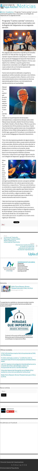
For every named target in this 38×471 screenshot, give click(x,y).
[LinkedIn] (17, 465)
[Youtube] (20, 465)
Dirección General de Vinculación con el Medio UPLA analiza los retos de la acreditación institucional (17, 371)
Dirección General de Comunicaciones (12, 462)
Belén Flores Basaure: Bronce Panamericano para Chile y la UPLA (22, 287)
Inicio (3, 12)
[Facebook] (13, 465)
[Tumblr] (22, 465)
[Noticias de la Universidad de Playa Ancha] (19, 6)
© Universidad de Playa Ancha (9, 468)
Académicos (10, 12)
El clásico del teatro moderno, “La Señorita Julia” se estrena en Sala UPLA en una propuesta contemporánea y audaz (18, 359)
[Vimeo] (24, 465)
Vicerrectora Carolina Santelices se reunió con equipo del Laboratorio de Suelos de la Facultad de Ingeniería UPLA (25, 246)
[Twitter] (15, 465)
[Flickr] (19, 465)
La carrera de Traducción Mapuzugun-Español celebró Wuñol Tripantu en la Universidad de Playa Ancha (12, 239)
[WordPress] (26, 465)
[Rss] (12, 465)
